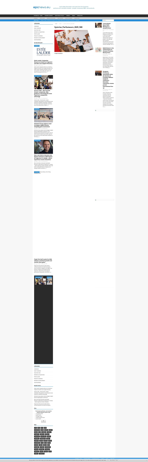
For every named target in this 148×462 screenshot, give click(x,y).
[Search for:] (108, 20)
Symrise (36, 453)
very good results (39, 413)
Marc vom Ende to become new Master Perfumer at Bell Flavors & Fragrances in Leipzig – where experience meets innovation (43, 157)
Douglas (47, 434)
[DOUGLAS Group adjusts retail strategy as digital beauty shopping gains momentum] (43, 115)
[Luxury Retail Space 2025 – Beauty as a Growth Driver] (98, 33)
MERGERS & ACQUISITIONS (51, 18)
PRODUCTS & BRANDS (68, 18)
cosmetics (37, 434)
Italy (42, 442)
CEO (39, 432)
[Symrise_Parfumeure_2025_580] (74, 51)
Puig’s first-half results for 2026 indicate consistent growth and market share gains (43, 260)
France (48, 438)
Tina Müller (41, 453)
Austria (46, 429)
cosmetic (49, 432)
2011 (35, 427)
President (47, 449)
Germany (36, 440)
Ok (107, 460)
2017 (42, 427)
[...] (46, 72)
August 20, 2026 (38, 65)
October (42, 447)
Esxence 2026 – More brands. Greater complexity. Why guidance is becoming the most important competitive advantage (43, 93)
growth (45, 440)
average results (39, 416)
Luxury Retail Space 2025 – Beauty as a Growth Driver (107, 26)
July (45, 442)
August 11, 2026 (38, 161)
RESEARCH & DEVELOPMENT (39, 37)
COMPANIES (36, 18)
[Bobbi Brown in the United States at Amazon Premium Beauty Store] (98, 57)
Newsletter (79, 15)
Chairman (44, 432)
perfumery (42, 449)
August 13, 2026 (38, 98)
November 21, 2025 (107, 89)
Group (41, 440)
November (37, 447)
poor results (38, 418)
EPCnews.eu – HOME (38, 15)
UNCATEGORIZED (37, 39)
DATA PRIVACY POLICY (59, 15)
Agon (42, 429)
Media (73, 15)
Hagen (50, 440)
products (37, 451)
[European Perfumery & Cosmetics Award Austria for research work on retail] (104, 242)
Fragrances (43, 438)
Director (42, 434)
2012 (39, 427)
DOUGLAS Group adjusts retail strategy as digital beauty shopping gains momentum (42, 125)
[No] (146, 460)
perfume (36, 449)
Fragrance (37, 438)
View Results (43, 422)
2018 (45, 427)
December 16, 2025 (107, 54)
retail (41, 451)
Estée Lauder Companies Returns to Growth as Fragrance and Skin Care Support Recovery (43, 62)
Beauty (50, 429)
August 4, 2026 (37, 263)
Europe (49, 436)
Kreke (49, 442)
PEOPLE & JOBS (42, 18)
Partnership (47, 447)
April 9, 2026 (106, 29)
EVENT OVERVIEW (60, 18)
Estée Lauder (43, 436)
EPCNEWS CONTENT (49, 15)
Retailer (45, 451)
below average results (40, 417)
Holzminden (37, 442)
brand (36, 432)
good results (38, 415)
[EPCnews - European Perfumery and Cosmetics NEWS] (64, 13)
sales (50, 451)
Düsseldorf (37, 436)
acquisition (37, 429)
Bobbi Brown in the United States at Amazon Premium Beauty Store (108, 50)
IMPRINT (68, 15)
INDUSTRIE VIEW (76, 18)
